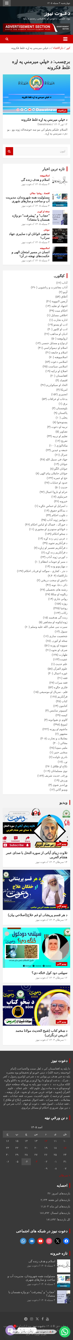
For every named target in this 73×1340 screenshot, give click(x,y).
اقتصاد (47, 193)
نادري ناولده (60, 757)
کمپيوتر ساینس (58, 710)
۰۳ (35, 1161)
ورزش (63, 780)
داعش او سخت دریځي (54, 580)
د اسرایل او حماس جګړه (53, 506)
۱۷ (64, 1148)
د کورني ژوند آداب (56, 557)
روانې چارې (60, 599)
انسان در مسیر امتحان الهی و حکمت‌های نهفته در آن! (31, 254)
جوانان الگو (60, 468)
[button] (64, 1331)
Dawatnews (45, 124)
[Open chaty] (10, 1330)
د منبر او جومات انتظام (54, 561)
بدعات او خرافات (57, 399)
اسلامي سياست (57, 366)
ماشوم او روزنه (58, 729)
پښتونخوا (62, 422)
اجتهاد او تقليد (59, 306)
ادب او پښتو (60, 324)
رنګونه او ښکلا (59, 594)
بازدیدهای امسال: (59, 1213)
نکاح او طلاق (60, 766)
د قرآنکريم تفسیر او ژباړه (52, 547)
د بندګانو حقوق (58, 510)
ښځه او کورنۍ (43, 211)
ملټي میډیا (61, 747)
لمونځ (64, 724)
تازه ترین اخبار (53, 169)
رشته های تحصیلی (56, 589)
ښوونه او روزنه (58, 645)
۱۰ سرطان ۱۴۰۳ (58, 1039)
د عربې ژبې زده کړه (55, 538)
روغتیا (39, 193)
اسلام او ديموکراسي (55, 348)
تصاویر (63, 431)
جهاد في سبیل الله (56, 459)
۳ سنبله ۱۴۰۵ (42, 184)
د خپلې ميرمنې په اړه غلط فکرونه (44, 119)
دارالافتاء (62, 110)
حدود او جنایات (58, 482)
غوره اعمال (60, 673)
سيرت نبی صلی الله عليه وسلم (49, 627)
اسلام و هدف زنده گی (35, 180)
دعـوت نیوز (57, 13)
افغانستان (61, 375)
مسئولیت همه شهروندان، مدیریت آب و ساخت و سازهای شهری (28, 199)
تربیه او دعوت (59, 427)
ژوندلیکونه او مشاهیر (55, 622)
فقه (65, 678)
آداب (64, 282)
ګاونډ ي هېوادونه (57, 720)
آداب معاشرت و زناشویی (52, 287)
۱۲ (45, 1141)
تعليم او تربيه (60, 436)
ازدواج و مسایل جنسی (54, 343)
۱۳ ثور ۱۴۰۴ (60, 124)
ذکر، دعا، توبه (59, 585)
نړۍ (65, 761)
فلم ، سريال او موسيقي (53, 692)
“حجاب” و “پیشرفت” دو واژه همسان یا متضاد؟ (31, 217)
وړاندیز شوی (60, 785)
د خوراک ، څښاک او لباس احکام (49, 524)
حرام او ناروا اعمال (56, 492)
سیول (63, 631)
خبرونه (63, 501)
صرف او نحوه (59, 650)
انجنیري (62, 394)
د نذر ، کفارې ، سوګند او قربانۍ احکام (45, 571)
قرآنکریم (62, 696)
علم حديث (61, 664)
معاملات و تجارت (57, 738)
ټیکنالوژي (61, 445)
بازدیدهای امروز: (60, 1193)
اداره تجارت (60, 320)
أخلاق (64, 296)
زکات (64, 613)
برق (65, 403)
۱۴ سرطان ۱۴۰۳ (58, 861)
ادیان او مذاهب (58, 334)
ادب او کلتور (60, 329)
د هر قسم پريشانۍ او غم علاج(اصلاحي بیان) (37, 915)
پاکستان (62, 413)
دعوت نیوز (27, 184)
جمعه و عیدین (59, 450)
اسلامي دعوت (59, 361)
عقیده (63, 659)
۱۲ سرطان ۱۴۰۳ (58, 919)
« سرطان (64, 1175)
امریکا (63, 389)
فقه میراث (61, 682)
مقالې (32, 193)
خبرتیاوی (62, 496)
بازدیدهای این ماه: (59, 1206)
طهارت (63, 654)
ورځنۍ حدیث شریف (56, 775)
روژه (64, 603)
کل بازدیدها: (63, 1219)
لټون (9, 151)
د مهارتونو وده (59, 566)
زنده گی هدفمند (58, 617)
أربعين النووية (59, 301)
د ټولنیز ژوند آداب (57, 520)
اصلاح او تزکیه (59, 371)
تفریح (64, 441)
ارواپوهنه (62, 338)
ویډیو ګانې (61, 789)
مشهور (63, 733)
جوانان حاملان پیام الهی (53, 473)
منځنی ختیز (60, 752)
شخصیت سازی (58, 636)
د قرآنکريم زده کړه (56, 552)
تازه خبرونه (59, 1253)
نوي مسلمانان (59, 771)
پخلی (64, 417)
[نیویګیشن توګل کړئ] (65, 39)
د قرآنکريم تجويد (57, 543)
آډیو (65, 292)
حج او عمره (60, 478)
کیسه (64, 715)
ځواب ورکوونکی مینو (7, 3)
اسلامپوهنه (45, 175)
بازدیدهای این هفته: (58, 1200)
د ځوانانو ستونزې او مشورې (51, 529)
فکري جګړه (60, 687)
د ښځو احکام (59, 534)
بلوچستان (61, 408)
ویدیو (64, 802)
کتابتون (63, 706)
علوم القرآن (60, 668)
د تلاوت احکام (59, 515)
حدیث (64, 487)
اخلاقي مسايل (59, 315)
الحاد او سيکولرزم (56, 385)
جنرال (63, 454)
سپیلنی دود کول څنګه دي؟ (49, 973)
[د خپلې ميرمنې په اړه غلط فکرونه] (36, 94)
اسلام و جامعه (59, 352)
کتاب (64, 701)
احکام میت (61, 310)
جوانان (47, 230)
